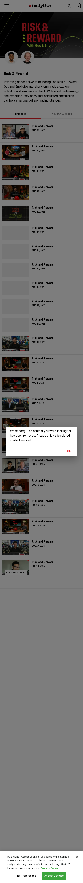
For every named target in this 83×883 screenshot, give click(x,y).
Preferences (28, 876)
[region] (41, 867)
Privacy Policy (49, 868)
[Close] (77, 857)
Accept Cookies (54, 876)
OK (69, 451)
